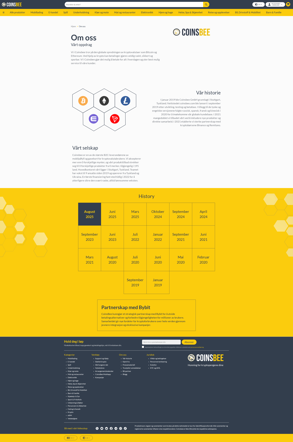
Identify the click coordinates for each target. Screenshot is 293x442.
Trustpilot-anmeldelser (132, 368)
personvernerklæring (197, 347)
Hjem (73, 26)
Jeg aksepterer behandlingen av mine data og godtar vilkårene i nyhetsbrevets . (174, 347)
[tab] (89, 214)
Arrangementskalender (104, 371)
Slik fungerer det (101, 365)
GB (87, 438)
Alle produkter (17, 12)
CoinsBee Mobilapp (103, 374)
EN (259, 4)
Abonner (189, 342)
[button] (288, 4)
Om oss (82, 26)
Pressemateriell (129, 365)
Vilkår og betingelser (158, 358)
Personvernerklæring (158, 362)
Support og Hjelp (102, 358)
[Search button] (206, 4)
